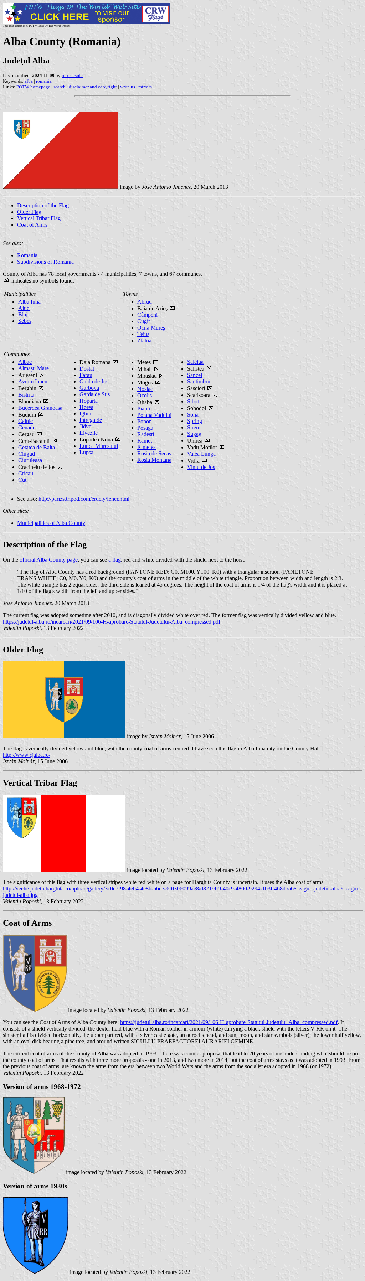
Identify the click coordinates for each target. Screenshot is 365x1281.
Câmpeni (147, 315)
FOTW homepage (33, 86)
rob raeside (72, 75)
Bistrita (26, 395)
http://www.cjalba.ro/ (26, 755)
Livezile (88, 433)
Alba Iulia (29, 302)
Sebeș (24, 321)
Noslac (145, 389)
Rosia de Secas (154, 453)
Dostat (86, 369)
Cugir (143, 321)
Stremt (194, 427)
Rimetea (146, 447)
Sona (193, 415)
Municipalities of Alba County (51, 523)
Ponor (144, 421)
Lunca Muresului (98, 446)
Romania (27, 255)
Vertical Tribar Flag (39, 218)
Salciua (195, 362)
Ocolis (144, 395)
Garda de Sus (94, 394)
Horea (86, 407)
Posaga (145, 428)
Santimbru (198, 381)
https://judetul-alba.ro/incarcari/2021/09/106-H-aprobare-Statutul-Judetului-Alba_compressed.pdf (111, 622)
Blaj (22, 314)
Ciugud (26, 454)
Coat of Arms (32, 225)
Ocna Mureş (151, 328)
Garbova (89, 388)
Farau (85, 375)
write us (127, 86)
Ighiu (85, 413)
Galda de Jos (93, 381)
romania (44, 81)
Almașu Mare (33, 368)
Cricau (25, 473)
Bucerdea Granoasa (40, 408)
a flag (114, 560)
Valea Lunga (201, 454)
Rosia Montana (154, 460)
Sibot (193, 401)
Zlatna (144, 340)
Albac (25, 362)
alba (29, 81)
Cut (22, 480)
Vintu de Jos (201, 467)
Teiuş (143, 334)
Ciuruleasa (30, 460)
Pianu (143, 409)
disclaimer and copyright (93, 86)
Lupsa (86, 452)
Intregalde (90, 420)
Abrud (144, 302)
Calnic (25, 421)
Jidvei (86, 426)
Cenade (26, 427)
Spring (194, 421)
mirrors (145, 86)
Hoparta (88, 401)
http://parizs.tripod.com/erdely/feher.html (83, 499)
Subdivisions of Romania (45, 262)
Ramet (144, 441)
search (59, 86)
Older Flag (29, 212)
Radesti (145, 434)
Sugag (194, 434)
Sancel (194, 375)
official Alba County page (49, 560)
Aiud (24, 308)
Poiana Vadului (154, 415)
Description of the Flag (43, 205)
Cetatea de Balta (36, 447)
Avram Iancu (32, 381)
